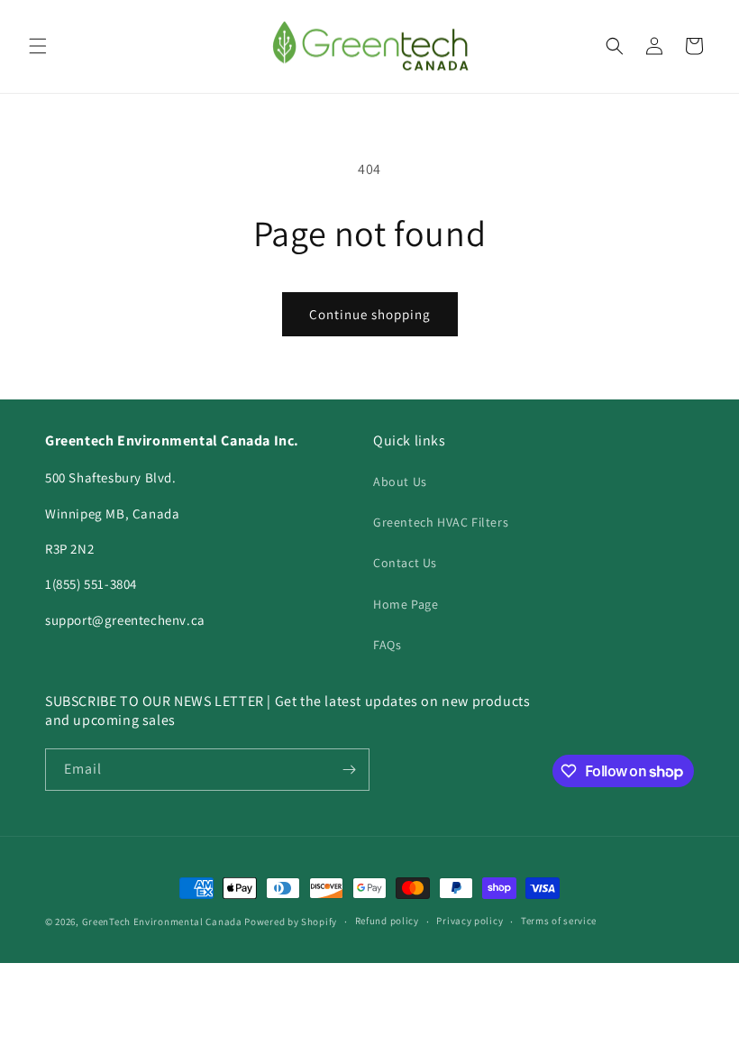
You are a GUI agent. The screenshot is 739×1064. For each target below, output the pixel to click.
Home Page (405, 604)
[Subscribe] (349, 769)
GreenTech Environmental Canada (162, 921)
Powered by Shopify (290, 921)
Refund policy (387, 920)
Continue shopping (370, 314)
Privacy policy (469, 920)
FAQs (387, 645)
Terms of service (559, 920)
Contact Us (405, 563)
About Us (400, 481)
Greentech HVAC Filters (440, 522)
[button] (38, 46)
